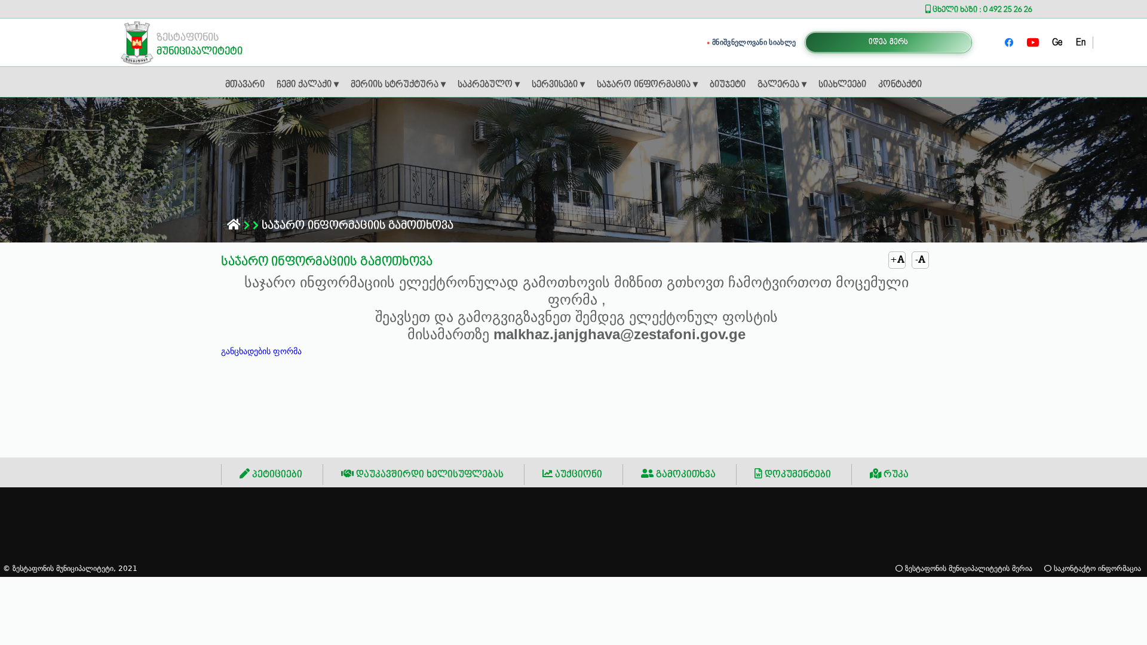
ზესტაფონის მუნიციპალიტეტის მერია (967, 568)
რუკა (895, 474)
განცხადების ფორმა (261, 351)
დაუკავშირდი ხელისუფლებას (429, 474)
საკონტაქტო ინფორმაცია (1096, 568)
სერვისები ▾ (558, 84)
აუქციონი (577, 474)
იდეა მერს (889, 42)
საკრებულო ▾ (489, 84)
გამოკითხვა (685, 474)
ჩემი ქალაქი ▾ (308, 84)
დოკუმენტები (796, 474)
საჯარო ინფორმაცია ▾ (647, 84)
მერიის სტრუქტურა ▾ (398, 84)
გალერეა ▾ (781, 84)
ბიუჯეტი (728, 84)
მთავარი (245, 84)
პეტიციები (276, 474)
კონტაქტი (900, 84)
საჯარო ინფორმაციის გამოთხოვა (356, 225)
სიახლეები (842, 84)
